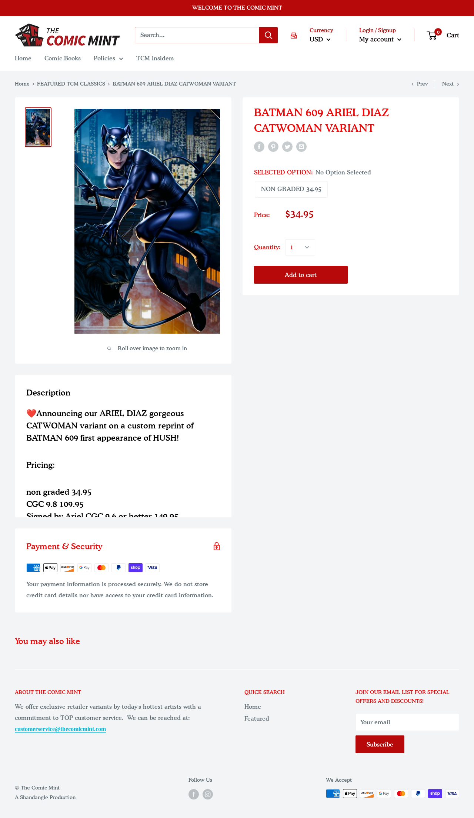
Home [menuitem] (23, 58)
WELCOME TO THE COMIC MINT (237, 7)
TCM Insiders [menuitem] (155, 58)
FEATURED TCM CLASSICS (71, 84)
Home (22, 84)
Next (448, 84)
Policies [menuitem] (104, 58)
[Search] (268, 35)
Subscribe (380, 744)
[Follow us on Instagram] (208, 794)
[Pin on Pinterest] (273, 146)
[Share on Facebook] (259, 146)
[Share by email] (301, 146)
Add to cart (301, 274)
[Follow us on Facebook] (193, 794)
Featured (256, 718)
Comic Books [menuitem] (62, 58)
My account (377, 39)
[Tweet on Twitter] (287, 146)
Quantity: (267, 247)
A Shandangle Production (45, 797)
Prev (422, 84)
